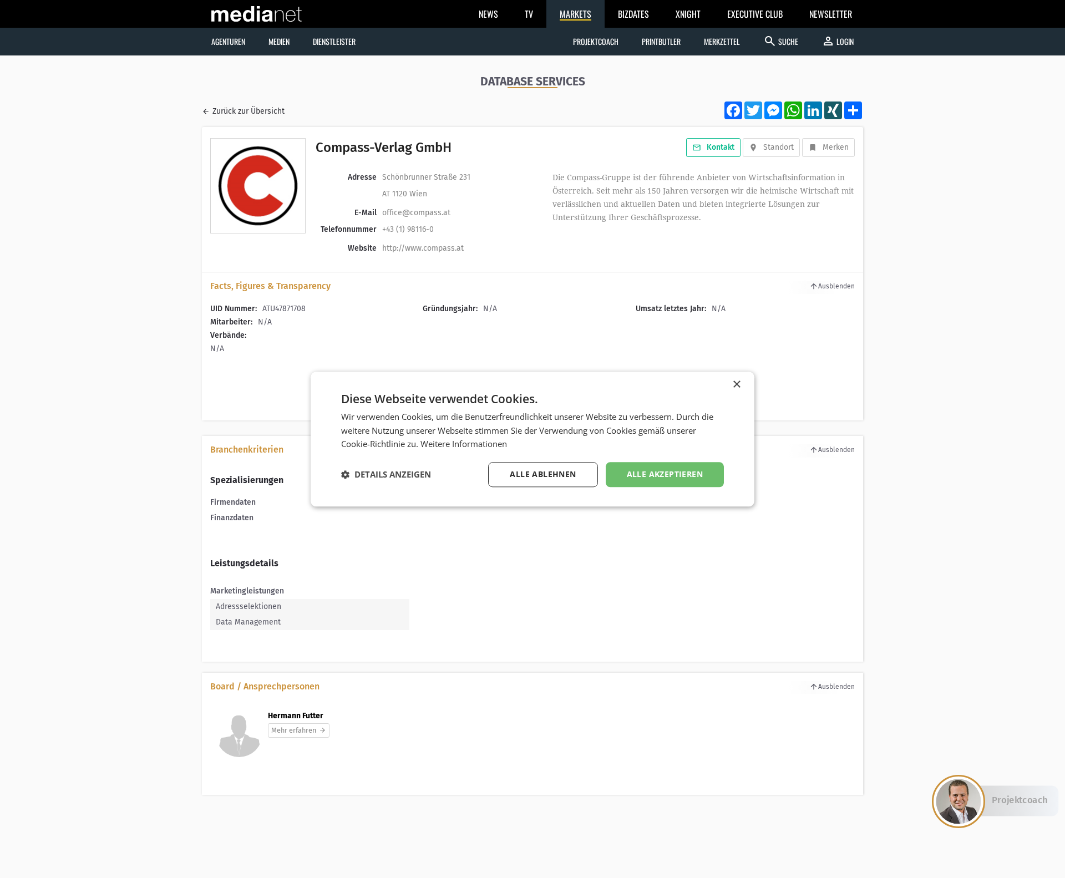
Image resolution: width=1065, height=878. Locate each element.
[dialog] (532, 439)
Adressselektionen (248, 606)
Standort (778, 147)
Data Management (248, 622)
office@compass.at (416, 212)
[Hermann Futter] (239, 740)
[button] (386, 475)
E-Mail (365, 212)
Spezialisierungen (246, 480)
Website (362, 248)
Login (837, 41)
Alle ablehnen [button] (543, 474)
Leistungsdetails (244, 563)
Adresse (362, 177)
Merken (836, 147)
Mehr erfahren (293, 730)
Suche (780, 41)
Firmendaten (233, 502)
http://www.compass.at (423, 248)
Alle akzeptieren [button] (665, 474)
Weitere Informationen (463, 444)
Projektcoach (595, 41)
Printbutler (661, 41)
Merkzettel (722, 41)
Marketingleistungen (247, 591)
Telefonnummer (349, 229)
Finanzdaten (231, 517)
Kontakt (720, 147)
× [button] (736, 384)
